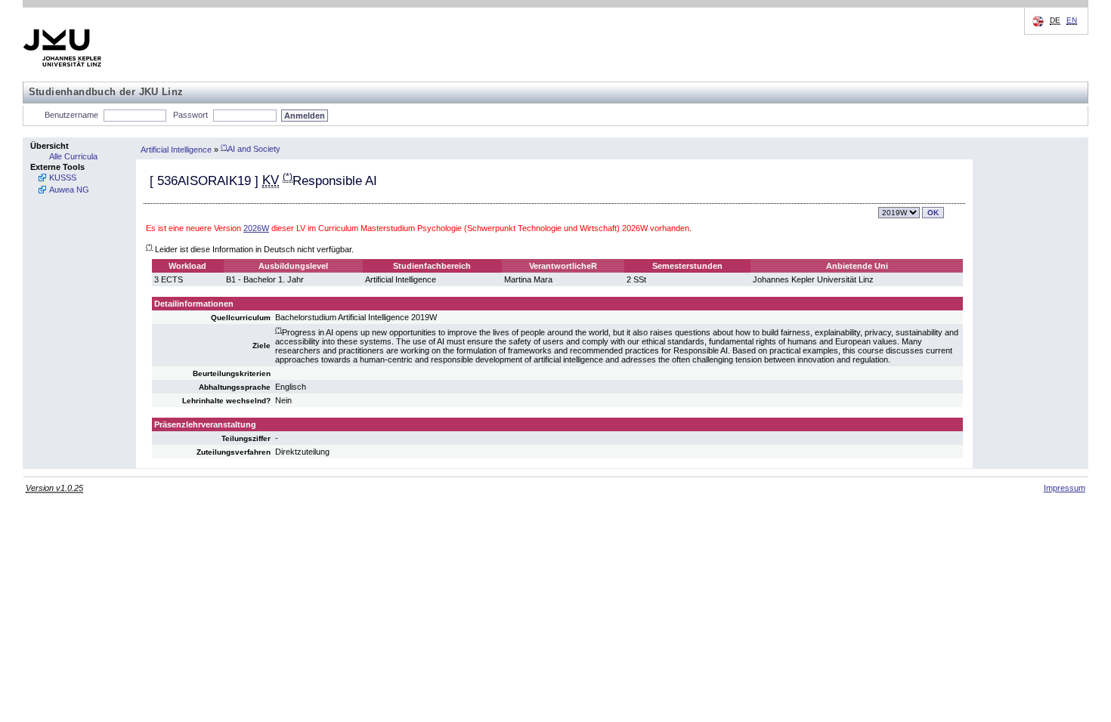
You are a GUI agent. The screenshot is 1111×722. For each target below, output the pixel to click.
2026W (256, 228)
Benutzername (71, 114)
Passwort (190, 114)
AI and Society (250, 148)
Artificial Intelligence (176, 148)
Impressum (1064, 487)
